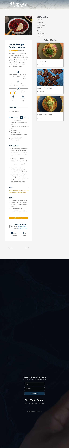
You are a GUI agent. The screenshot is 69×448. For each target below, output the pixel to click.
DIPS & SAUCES (41, 25)
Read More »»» (40, 64)
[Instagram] (32, 403)
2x (24, 117)
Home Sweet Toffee (44, 88)
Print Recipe (19, 218)
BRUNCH (39, 20)
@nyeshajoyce (22, 226)
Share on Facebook (15, 234)
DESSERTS (40, 22)
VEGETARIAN (40, 36)
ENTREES (39, 28)
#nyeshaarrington (22, 228)
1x (21, 117)
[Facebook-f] (29, 403)
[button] (59, 4)
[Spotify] (36, 403)
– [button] (10, 93)
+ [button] (14, 93)
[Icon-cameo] (25, 403)
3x (27, 117)
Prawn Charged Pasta (45, 115)
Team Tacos (41, 61)
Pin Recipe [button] (24, 234)
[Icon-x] (39, 403)
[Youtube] (43, 403)
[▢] (9, 120)
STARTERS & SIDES (42, 33)
